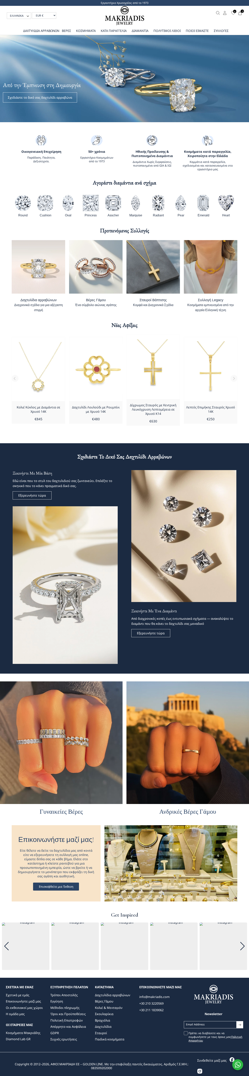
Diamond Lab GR (18, 1039)
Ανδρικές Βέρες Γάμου (187, 811)
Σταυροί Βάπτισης (153, 302)
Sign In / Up (225, 13)
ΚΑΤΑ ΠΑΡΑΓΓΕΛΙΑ (114, 31)
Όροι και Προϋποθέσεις (68, 1014)
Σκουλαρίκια (104, 1014)
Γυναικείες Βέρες (61, 811)
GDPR (54, 1033)
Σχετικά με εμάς (17, 995)
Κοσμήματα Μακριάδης (23, 1033)
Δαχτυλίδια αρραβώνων (38, 305)
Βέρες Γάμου (96, 302)
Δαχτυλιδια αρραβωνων (41, 31)
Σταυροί (101, 1033)
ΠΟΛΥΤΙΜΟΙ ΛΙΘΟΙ (167, 31)
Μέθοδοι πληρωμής (65, 1008)
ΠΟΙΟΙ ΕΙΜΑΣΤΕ (197, 31)
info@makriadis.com (154, 997)
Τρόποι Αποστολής (64, 995)
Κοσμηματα (86, 31)
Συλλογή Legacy (210, 305)
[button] (19, 15)
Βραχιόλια (102, 1020)
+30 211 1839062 (151, 1010)
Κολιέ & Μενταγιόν (108, 1008)
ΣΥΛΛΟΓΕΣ (221, 31)
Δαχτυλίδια (103, 1026)
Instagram (200, 1072)
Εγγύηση (56, 1001)
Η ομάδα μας (15, 1014)
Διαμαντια (140, 31)
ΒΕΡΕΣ (66, 31)
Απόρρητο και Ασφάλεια (68, 1026)
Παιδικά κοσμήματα (109, 1039)
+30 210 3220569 (151, 1003)
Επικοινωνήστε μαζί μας (23, 1001)
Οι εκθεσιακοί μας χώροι (24, 1008)
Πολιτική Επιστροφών (66, 1020)
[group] (25, 946)
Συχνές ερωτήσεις (63, 1039)
